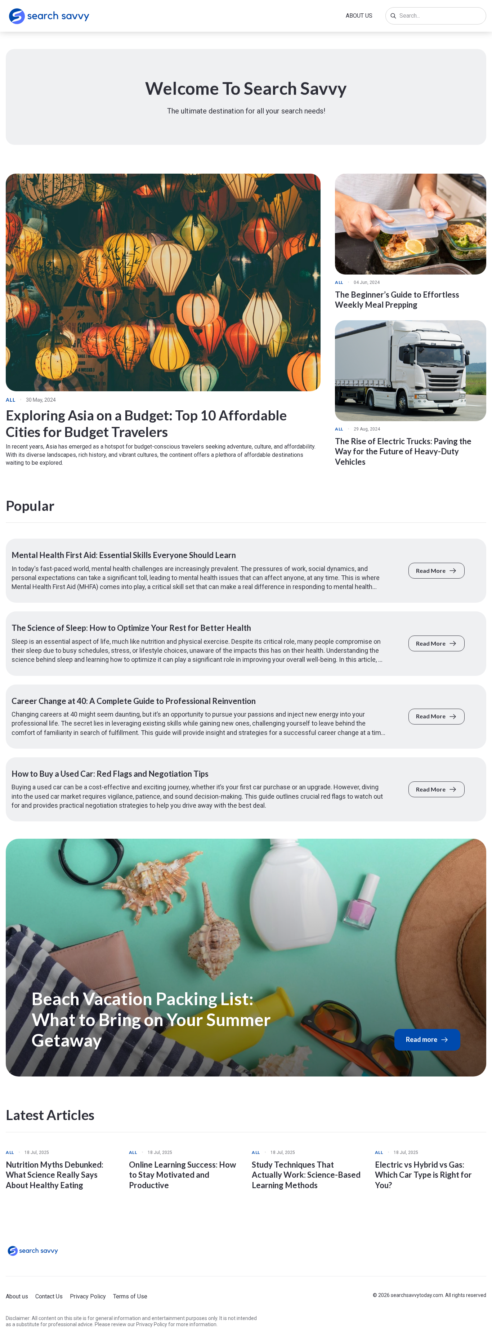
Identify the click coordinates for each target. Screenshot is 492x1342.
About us (359, 15)
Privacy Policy (88, 1296)
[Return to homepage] (33, 1250)
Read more (421, 1039)
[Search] (393, 16)
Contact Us (49, 1296)
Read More (431, 570)
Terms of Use (130, 1296)
